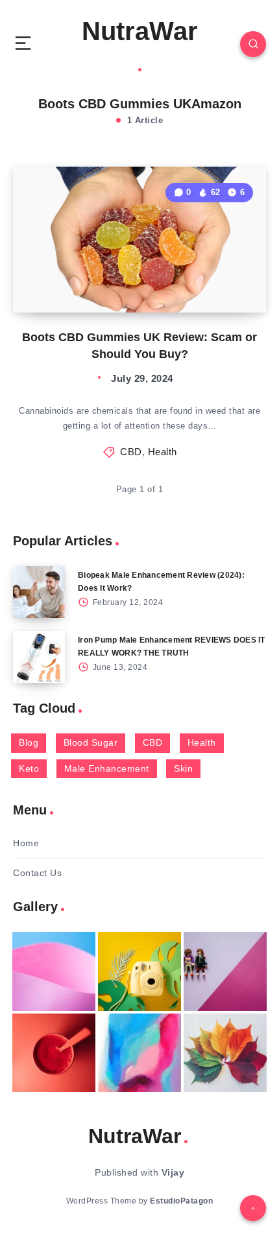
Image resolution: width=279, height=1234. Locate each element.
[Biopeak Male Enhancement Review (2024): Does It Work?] (39, 592)
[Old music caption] (225, 971)
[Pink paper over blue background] (53, 971)
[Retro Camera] (139, 971)
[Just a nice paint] (139, 1053)
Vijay (173, 1172)
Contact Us (37, 873)
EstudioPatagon (181, 1200)
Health (162, 451)
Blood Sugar (91, 742)
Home (26, 843)
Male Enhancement (106, 768)
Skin (183, 768)
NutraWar (140, 31)
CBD (131, 451)
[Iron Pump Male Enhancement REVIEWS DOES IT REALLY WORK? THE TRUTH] (39, 657)
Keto (29, 768)
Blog (28, 742)
